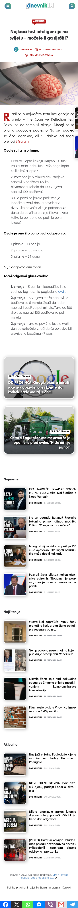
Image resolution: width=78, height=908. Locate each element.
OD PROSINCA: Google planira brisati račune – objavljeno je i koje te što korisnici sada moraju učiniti (38, 387)
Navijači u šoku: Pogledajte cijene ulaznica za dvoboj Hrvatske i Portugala (52, 758)
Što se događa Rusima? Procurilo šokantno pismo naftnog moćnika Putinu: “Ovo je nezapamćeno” (52, 521)
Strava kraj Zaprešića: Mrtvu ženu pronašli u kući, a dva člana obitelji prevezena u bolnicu (52, 626)
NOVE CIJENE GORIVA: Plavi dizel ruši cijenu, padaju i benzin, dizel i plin (52, 787)
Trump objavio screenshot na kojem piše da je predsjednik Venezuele (52, 652)
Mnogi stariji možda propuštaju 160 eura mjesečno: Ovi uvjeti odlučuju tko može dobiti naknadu (52, 550)
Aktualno (39, 21)
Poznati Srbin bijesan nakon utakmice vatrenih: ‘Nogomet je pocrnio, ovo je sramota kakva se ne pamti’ (52, 581)
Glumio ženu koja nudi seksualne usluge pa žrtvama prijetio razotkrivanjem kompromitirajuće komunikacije (52, 685)
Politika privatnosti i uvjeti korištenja (27, 888)
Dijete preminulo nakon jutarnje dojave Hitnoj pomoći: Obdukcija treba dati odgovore (52, 816)
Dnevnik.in (26, 50)
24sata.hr (22, 142)
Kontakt (66, 888)
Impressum (55, 888)
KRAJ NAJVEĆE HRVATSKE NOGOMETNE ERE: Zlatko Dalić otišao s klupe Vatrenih (52, 493)
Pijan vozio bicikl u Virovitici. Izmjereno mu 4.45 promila (52, 709)
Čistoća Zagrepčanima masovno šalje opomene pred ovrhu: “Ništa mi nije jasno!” (40, 442)
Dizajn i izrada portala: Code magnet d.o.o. (45, 876)
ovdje (62, 292)
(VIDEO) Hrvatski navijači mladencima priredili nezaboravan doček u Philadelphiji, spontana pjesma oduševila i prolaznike (52, 846)
